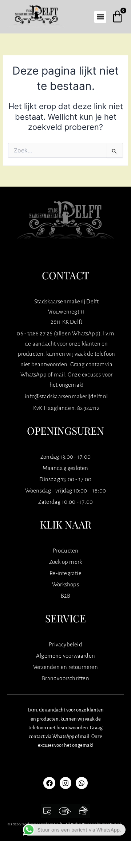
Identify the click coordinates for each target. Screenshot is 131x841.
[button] (100, 17)
